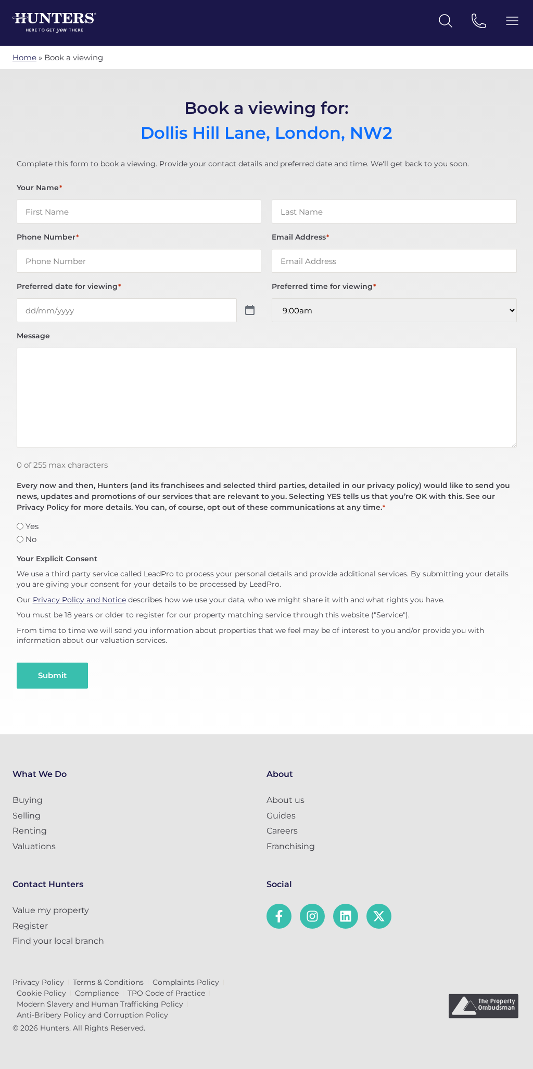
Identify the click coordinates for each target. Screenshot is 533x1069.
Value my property (50, 910)
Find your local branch (58, 941)
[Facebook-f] (278, 916)
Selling (26, 816)
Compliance (97, 993)
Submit (52, 675)
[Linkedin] (345, 916)
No (31, 539)
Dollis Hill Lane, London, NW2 (266, 133)
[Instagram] (312, 916)
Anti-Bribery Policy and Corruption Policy (92, 1015)
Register (30, 926)
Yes (32, 526)
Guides (281, 816)
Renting (29, 831)
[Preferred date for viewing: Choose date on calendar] (250, 311)
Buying (27, 800)
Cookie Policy (41, 993)
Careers (282, 831)
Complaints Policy (186, 982)
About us (285, 800)
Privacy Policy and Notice (79, 599)
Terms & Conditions (108, 982)
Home (24, 57)
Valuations (34, 846)
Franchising (290, 846)
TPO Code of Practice (166, 993)
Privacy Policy (38, 982)
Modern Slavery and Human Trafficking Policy (100, 1004)
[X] (378, 916)
